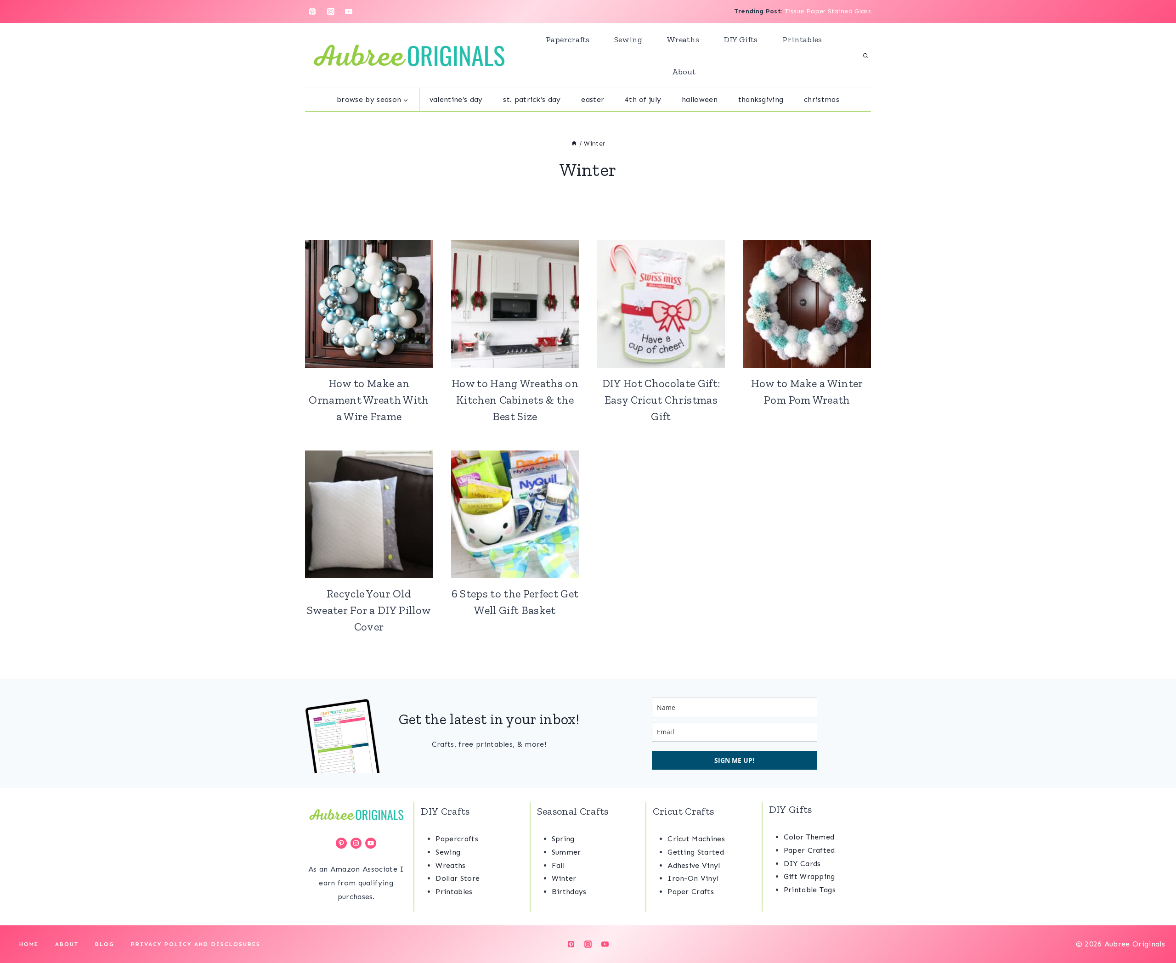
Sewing (628, 39)
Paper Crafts (690, 891)
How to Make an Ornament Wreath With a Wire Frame (369, 400)
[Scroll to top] (1154, 927)
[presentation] (369, 304)
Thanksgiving (761, 99)
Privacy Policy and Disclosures (195, 944)
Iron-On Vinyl (692, 878)
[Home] (574, 143)
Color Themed (809, 837)
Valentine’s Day (456, 99)
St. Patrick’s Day (531, 99)
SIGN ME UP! (734, 760)
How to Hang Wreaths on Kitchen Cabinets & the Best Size (515, 400)
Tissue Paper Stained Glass (828, 11)
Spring (563, 838)
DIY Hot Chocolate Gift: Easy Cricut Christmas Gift (661, 400)
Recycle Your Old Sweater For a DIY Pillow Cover (369, 610)
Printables (802, 39)
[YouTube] (348, 11)
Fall (558, 865)
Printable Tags (810, 889)
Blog (104, 944)
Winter (564, 878)
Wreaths (683, 39)
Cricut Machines (696, 838)
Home (29, 944)
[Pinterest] (312, 11)
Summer (566, 852)
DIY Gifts (741, 39)
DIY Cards (802, 863)
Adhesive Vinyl (693, 865)
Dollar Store (457, 878)
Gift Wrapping (809, 876)
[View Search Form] (865, 55)
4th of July (643, 99)
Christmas (821, 99)
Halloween (700, 99)
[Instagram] (330, 11)
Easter (592, 99)
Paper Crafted (809, 850)
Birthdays (569, 891)
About (683, 72)
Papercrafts (567, 39)
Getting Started (695, 852)
